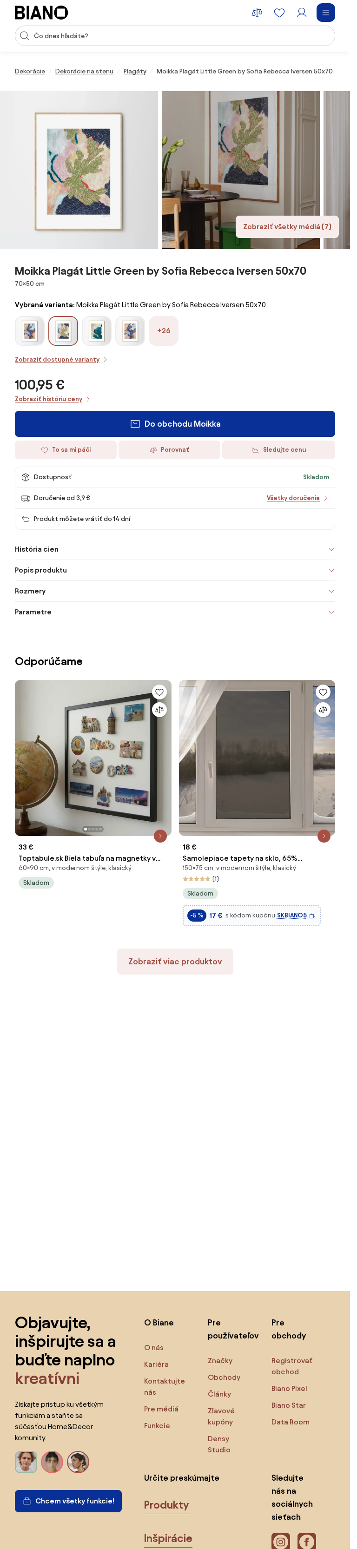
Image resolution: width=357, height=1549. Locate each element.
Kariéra (156, 1364)
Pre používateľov (230, 1329)
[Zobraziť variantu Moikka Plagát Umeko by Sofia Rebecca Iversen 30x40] (30, 331)
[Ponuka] (326, 12)
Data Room (290, 1422)
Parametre (33, 612)
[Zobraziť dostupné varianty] (63, 331)
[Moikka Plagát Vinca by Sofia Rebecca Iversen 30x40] (97, 342)
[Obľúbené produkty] (279, 12)
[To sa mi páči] (159, 692)
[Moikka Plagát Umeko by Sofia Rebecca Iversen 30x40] (30, 342)
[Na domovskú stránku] (41, 12)
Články (219, 1394)
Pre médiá (161, 1409)
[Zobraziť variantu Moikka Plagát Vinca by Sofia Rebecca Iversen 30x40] (97, 331)
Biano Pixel (289, 1388)
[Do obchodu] (79, 170)
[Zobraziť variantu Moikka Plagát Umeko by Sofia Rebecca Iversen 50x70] (130, 331)
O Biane (159, 1322)
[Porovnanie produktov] (257, 12)
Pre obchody (288, 1329)
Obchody (224, 1377)
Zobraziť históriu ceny (48, 398)
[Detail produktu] (160, 836)
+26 (164, 331)
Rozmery (30, 591)
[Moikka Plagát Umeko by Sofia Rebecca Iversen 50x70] (130, 342)
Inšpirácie (168, 1538)
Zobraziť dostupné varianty (57, 359)
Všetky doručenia (293, 497)
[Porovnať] (159, 709)
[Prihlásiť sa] (301, 12)
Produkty (166, 1505)
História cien (37, 549)
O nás (154, 1347)
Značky (220, 1360)
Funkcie (157, 1426)
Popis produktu (41, 570)
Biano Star (288, 1405)
